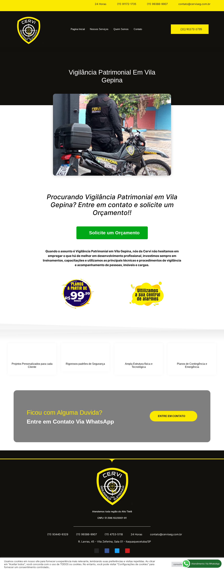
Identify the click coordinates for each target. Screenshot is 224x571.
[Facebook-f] (107, 550)
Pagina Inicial (78, 29)
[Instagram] (96, 550)
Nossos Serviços (99, 29)
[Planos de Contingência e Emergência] (192, 353)
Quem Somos (121, 29)
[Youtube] (127, 550)
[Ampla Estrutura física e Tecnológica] (138, 353)
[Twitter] (117, 550)
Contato (138, 29)
